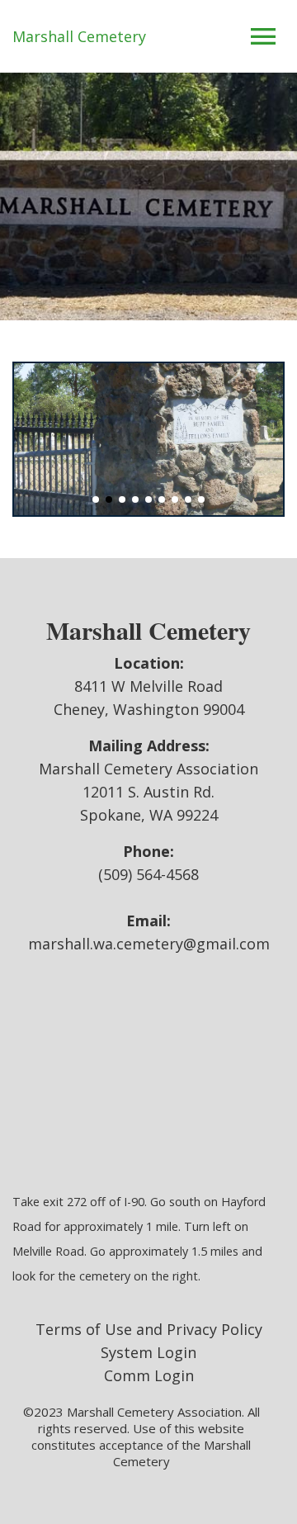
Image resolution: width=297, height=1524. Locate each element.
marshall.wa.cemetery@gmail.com (149, 944)
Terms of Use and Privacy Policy (148, 1329)
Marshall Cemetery (79, 36)
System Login (148, 1352)
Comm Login (149, 1375)
